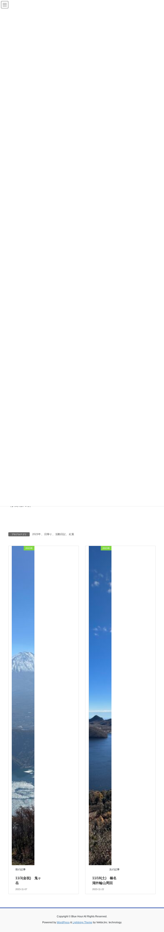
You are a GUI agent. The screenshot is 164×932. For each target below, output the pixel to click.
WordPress (63, 922)
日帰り (48, 534)
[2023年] (23, 705)
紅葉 (71, 534)
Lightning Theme (82, 922)
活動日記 (60, 534)
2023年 (36, 534)
